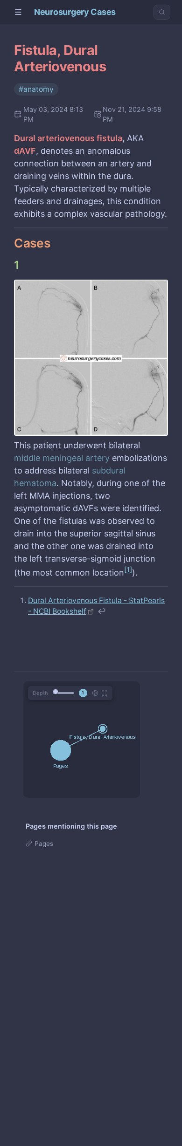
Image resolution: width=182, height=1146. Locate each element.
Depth (40, 693)
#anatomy (36, 89)
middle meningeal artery (62, 458)
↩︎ (102, 611)
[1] (128, 569)
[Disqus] (91, 1012)
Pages (44, 843)
